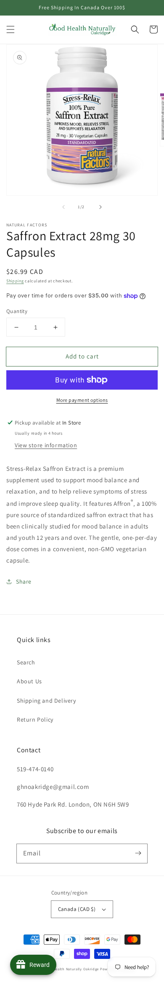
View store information (46, 445)
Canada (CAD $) (77, 909)
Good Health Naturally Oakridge (70, 968)
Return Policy (35, 719)
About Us (29, 681)
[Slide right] (100, 207)
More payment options (82, 400)
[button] (10, 29)
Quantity (16, 311)
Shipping (15, 281)
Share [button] (24, 581)
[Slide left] (63, 207)
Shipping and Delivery (46, 700)
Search (26, 662)
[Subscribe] (138, 853)
